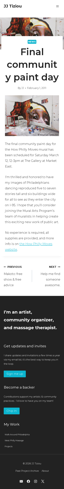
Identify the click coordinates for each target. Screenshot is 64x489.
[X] (43, 481)
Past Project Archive (27, 470)
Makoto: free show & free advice (13, 276)
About (45, 470)
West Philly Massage (14, 440)
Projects (8, 446)
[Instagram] (35, 481)
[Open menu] (57, 6)
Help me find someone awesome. (50, 276)
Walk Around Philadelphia (17, 434)
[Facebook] (28, 481)
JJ (22, 88)
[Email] (21, 481)
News (32, 41)
